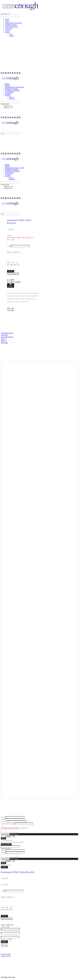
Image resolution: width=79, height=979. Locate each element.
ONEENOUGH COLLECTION (13, 23)
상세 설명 (4, 335)
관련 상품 (4, 343)
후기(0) (3, 339)
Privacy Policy (6, 956)
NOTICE (7, 32)
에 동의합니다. (15, 828)
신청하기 (4, 941)
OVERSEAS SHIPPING (11, 26)
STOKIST (7, 30)
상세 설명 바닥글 (7, 337)
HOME (7, 19)
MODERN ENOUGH (11, 25)
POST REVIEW (6, 844)
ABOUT (7, 21)
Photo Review (8, 840)
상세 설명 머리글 (7, 333)
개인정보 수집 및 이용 (9, 828)
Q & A (10, 34)
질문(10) (4, 341)
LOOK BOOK (9, 28)
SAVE (3, 838)
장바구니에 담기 (7, 918)
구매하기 (4, 867)
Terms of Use (6, 954)
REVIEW (11, 36)
